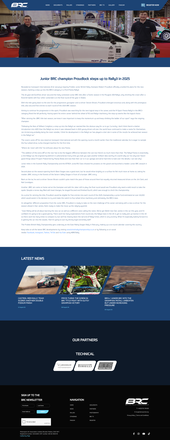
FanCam (122, 5)
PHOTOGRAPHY (94, 412)
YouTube (62, 233)
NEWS (48, 5)
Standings (73, 416)
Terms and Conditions (142, 415)
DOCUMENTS (58, 5)
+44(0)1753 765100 (143, 408)
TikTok (52, 233)
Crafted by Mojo (25, 436)
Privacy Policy (131, 415)
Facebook (30, 233)
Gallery (112, 5)
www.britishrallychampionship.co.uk (80, 230)
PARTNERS (92, 5)
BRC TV (102, 5)
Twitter (46, 233)
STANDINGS (80, 5)
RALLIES (69, 5)
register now (152, 5)
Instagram (39, 233)
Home (72, 405)
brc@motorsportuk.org (142, 412)
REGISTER (92, 420)
